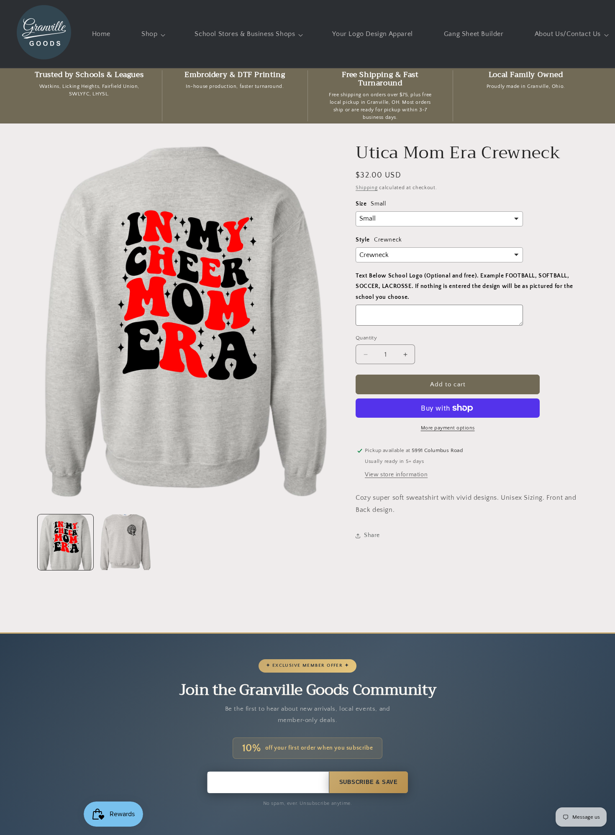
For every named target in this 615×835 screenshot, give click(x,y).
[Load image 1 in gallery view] (65, 542)
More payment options (448, 428)
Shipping (367, 187)
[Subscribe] (368, 782)
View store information (396, 474)
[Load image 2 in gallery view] (125, 542)
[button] (152, 34)
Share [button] (372, 535)
